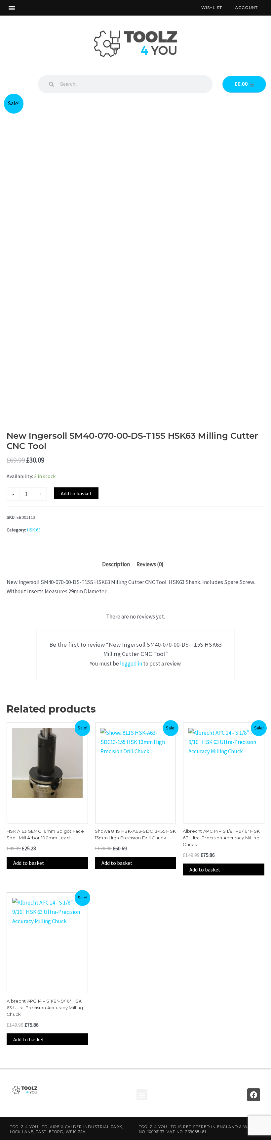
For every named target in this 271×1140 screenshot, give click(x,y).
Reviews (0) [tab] (150, 564)
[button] (12, 8)
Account (246, 7)
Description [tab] (116, 564)
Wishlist (211, 7)
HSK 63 (34, 530)
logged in (131, 663)
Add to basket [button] (28, 863)
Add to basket (76, 493)
